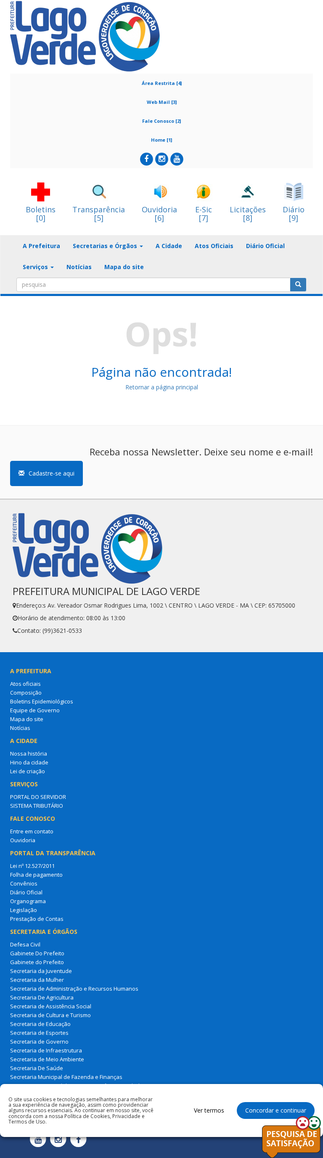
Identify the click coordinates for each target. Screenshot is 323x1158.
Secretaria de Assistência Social (50, 1006)
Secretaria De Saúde (36, 1068)
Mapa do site (124, 267)
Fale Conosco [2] (161, 121)
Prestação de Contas (37, 919)
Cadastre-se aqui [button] (51, 473)
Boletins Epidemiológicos (41, 701)
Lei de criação (27, 771)
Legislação (23, 910)
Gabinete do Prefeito (37, 962)
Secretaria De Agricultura (42, 997)
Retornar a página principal (161, 387)
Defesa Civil (25, 944)
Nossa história (28, 753)
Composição (26, 692)
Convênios (23, 883)
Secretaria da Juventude (41, 971)
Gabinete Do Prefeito (37, 953)
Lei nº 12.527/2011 (32, 866)
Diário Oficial (265, 246)
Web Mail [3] (162, 102)
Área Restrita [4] (162, 83)
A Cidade (169, 246)
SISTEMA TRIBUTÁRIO (36, 805)
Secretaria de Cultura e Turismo (50, 1015)
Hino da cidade (29, 762)
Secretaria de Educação (40, 1024)
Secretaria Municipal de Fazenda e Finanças (66, 1077)
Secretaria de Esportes (39, 1032)
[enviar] (298, 285)
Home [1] (161, 140)
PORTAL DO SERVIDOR (38, 797)
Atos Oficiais (214, 246)
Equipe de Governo (35, 710)
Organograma (28, 901)
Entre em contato (31, 831)
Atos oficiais (25, 683)
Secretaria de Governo (39, 1041)
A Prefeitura (41, 246)
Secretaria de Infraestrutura (46, 1050)
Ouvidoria (22, 840)
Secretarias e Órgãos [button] (106, 246)
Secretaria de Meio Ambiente (47, 1059)
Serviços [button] (36, 267)
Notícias (79, 267)
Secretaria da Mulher (37, 980)
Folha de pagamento (36, 874)
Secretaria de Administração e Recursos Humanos (74, 988)
